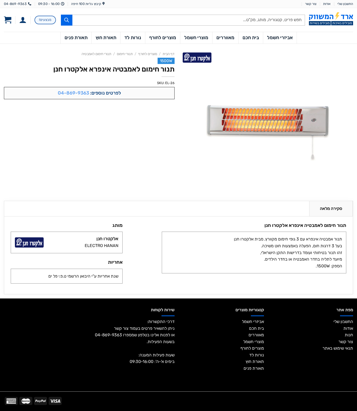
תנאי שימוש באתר (338, 348)
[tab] (331, 208)
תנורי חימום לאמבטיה (96, 54)
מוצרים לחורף (162, 37)
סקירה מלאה (331, 208)
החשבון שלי (345, 4)
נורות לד (132, 37)
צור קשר (310, 4)
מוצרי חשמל (196, 37)
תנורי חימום (125, 54)
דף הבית (169, 54)
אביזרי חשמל (280, 37)
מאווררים (225, 37)
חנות (349, 334)
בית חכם (251, 37)
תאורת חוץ (106, 37)
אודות (327, 4)
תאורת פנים (76, 37)
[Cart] (7, 20)
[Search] (66, 20)
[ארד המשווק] (331, 19)
